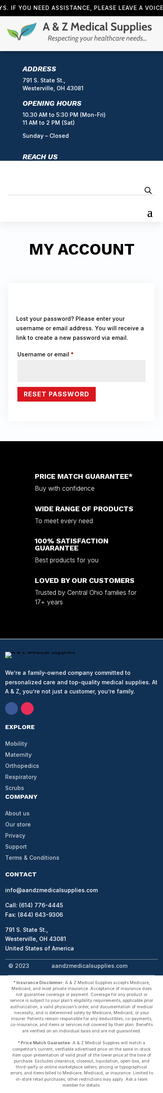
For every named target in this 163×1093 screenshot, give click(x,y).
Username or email (57, 354)
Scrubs (14, 788)
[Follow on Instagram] (27, 708)
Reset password (56, 394)
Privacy (15, 835)
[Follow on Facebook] (11, 708)
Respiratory (21, 776)
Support (16, 846)
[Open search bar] (148, 190)
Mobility (16, 743)
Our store (18, 824)
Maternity (18, 754)
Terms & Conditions (32, 857)
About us (17, 813)
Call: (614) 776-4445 (34, 905)
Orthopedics (22, 765)
